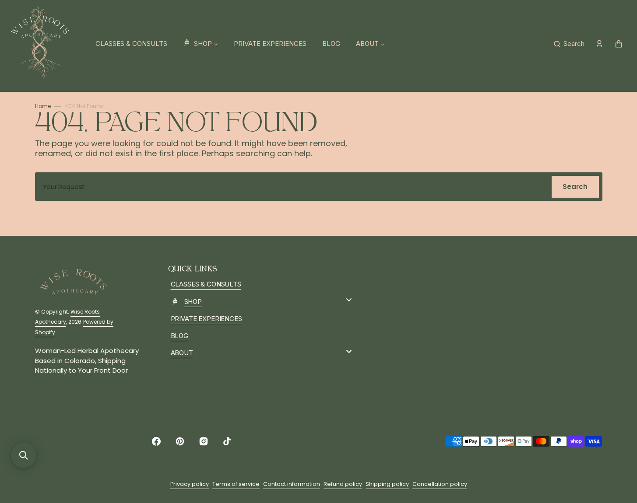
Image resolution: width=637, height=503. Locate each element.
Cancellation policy (439, 484)
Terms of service (236, 484)
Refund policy (343, 484)
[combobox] (318, 186)
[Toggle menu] (349, 299)
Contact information (291, 484)
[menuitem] (131, 44)
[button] (569, 43)
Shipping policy (387, 484)
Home (43, 106)
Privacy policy (189, 484)
